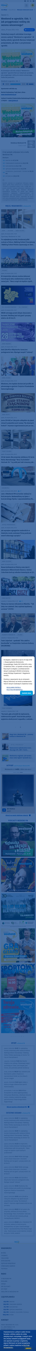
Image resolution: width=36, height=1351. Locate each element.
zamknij (28, 1348)
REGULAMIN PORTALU (14, 687)
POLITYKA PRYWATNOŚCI (15, 690)
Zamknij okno (26, 693)
